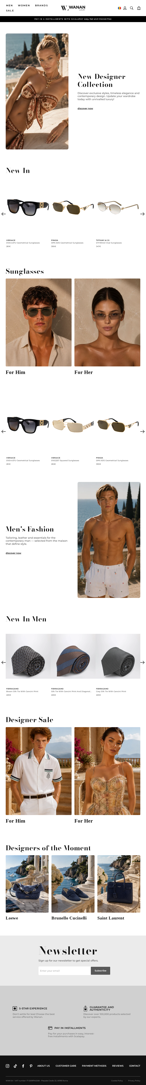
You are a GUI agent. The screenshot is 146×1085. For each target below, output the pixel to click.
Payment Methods (94, 1065)
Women (24, 5)
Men (9, 5)
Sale (10, 10)
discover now (85, 108)
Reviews (117, 1065)
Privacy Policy (134, 1081)
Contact (134, 1065)
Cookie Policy (117, 1081)
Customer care (66, 1065)
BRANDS (41, 5)
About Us (43, 1065)
